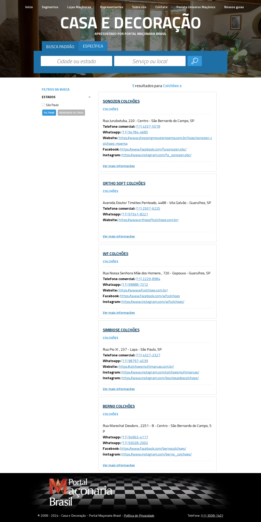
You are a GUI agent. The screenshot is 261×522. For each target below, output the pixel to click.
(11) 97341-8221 (135, 214)
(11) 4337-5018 (148, 126)
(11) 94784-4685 (135, 132)
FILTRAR (49, 112)
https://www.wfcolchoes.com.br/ (143, 290)
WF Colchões (115, 253)
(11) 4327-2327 (148, 355)
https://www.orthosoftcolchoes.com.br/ (148, 220)
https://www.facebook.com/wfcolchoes (150, 296)
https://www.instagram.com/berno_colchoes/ (156, 454)
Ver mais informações (119, 165)
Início (29, 6)
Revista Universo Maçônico (195, 6)
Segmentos (50, 6)
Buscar (195, 61)
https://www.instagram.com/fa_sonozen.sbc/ (156, 155)
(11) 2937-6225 (148, 208)
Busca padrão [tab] (60, 46)
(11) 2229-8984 (148, 279)
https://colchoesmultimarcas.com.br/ (146, 366)
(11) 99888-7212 (135, 284)
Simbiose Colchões (121, 330)
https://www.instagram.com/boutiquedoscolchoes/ (160, 378)
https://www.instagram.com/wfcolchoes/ (152, 301)
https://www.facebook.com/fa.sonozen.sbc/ (153, 149)
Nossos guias (234, 6)
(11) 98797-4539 (135, 361)
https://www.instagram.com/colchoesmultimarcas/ (160, 372)
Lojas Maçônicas (79, 6)
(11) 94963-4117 (135, 437)
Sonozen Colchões (121, 101)
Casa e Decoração (130, 22)
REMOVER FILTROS (71, 112)
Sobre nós (139, 6)
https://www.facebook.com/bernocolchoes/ (153, 448)
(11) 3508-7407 (212, 515)
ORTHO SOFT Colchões (124, 183)
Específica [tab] (93, 46)
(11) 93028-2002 (135, 443)
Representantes (111, 6)
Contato (161, 6)
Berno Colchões (119, 406)
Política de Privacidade (139, 515)
